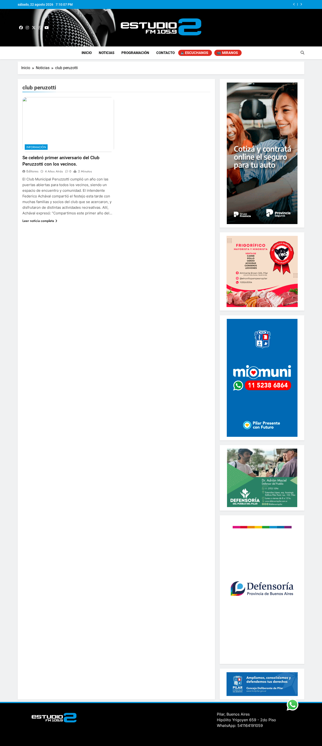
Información (36, 147)
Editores (32, 171)
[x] (33, 28)
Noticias (106, 53)
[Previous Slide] (294, 4)
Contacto (165, 53)
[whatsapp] (40, 28)
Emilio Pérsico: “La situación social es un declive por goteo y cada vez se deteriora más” (225, 4)
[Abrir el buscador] (302, 52)
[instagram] (27, 28)
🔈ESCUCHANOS (194, 53)
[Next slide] (301, 4)
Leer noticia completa (38, 220)
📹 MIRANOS (227, 53)
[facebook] (21, 28)
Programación (135, 53)
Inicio (87, 53)
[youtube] (46, 28)
